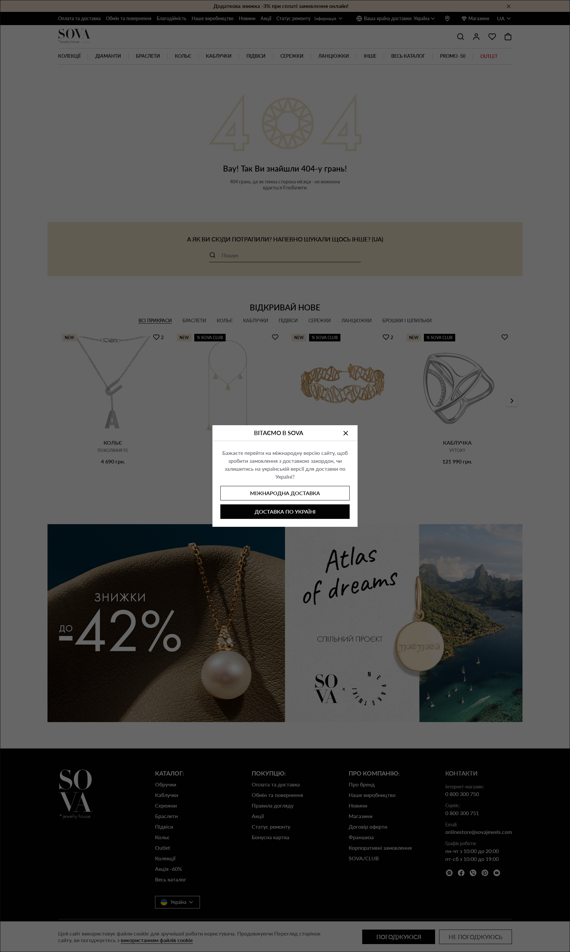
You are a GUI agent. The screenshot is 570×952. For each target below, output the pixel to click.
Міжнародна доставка (285, 493)
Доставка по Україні (285, 511)
